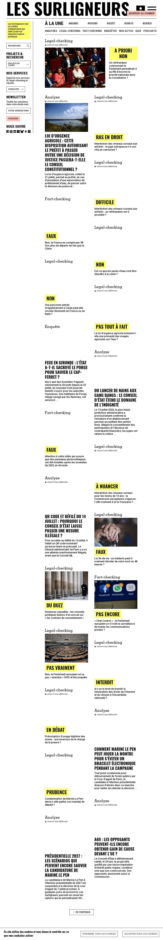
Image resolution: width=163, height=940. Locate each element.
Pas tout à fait (111, 326)
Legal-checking (69, 30)
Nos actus (126, 30)
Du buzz (54, 605)
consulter (13, 89)
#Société (111, 23)
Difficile (105, 202)
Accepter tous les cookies (140, 934)
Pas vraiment (60, 667)
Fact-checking (92, 30)
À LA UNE (54, 23)
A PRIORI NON (123, 53)
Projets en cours (14, 64)
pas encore (108, 614)
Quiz (138, 30)
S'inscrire (13, 119)
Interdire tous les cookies (99, 934)
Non (100, 264)
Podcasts (150, 30)
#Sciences (147, 23)
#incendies (73, 23)
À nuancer (107, 486)
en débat (55, 729)
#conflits (128, 23)
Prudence (56, 792)
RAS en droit (109, 137)
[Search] (28, 45)
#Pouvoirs (93, 23)
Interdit (104, 682)
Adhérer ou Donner (142, 13)
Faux (51, 449)
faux (51, 235)
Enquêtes (110, 30)
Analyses (51, 30)
